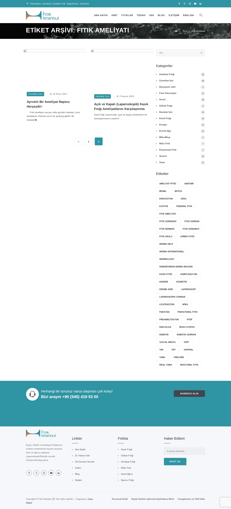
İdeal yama (165, 365)
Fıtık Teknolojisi (167, 93)
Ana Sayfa (101, 15)
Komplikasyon (188, 274)
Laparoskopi (188, 289)
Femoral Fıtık (184, 206)
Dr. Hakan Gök (82, 455)
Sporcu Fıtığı (127, 480)
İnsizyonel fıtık (189, 365)
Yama (162, 162)
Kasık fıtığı (165, 274)
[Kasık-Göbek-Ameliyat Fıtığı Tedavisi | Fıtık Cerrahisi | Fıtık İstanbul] (42, 15)
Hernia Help (166, 244)
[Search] (201, 15)
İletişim (174, 15)
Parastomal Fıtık (167, 149)
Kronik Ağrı (165, 131)
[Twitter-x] (184, 4)
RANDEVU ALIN (189, 393)
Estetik (163, 206)
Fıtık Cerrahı (191, 221)
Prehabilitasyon (169, 319)
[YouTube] (195, 4)
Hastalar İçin (102, 96)
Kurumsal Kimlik (120, 499)
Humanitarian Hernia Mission (175, 267)
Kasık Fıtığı (165, 118)
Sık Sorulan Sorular (84, 461)
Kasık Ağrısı (127, 474)
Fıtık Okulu (165, 236)
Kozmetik (181, 282)
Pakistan (164, 312)
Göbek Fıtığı (165, 105)
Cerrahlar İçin (35, 94)
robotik (164, 334)
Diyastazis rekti (167, 87)
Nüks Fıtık (164, 143)
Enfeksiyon (166, 199)
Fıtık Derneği (166, 229)
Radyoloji (165, 327)
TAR (161, 350)
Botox (178, 191)
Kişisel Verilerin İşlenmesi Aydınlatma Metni (152, 499)
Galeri (78, 468)
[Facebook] (179, 4)
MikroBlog (164, 137)
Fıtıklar (127, 15)
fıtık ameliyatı (167, 214)
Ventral (163, 156)
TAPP (186, 342)
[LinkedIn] (200, 4)
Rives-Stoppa (187, 327)
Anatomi (189, 183)
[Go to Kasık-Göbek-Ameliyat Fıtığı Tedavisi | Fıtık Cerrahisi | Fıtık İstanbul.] (176, 31)
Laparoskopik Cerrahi (172, 297)
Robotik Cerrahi (186, 334)
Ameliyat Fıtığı (167, 74)
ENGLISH (188, 15)
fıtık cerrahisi (167, 221)
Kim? (115, 15)
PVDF (189, 319)
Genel (162, 99)
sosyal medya (167, 342)
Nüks (185, 304)
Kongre (163, 124)
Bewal (163, 191)
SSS (151, 15)
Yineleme (178, 357)
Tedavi (141, 15)
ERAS (184, 199)
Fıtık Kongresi (191, 229)
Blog (161, 15)
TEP (173, 350)
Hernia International (171, 251)
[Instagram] (190, 4)
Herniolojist (166, 259)
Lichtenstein (166, 304)
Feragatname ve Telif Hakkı (191, 499)
